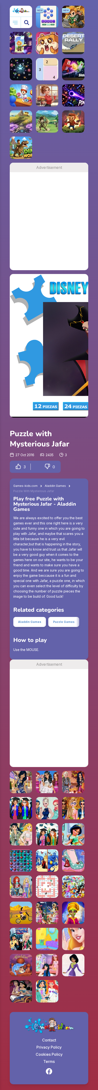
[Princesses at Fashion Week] (47, 808)
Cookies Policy (49, 1054)
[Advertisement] (49, 221)
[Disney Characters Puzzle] (73, 886)
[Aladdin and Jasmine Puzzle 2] (21, 991)
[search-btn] (26, 22)
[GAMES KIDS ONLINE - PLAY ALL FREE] (21, 11)
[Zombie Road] (73, 121)
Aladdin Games (55, 486)
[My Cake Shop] (21, 95)
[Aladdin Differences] (47, 860)
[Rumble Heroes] (21, 43)
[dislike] (47, 467)
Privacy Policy (49, 1047)
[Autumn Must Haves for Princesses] (73, 782)
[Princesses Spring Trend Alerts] (21, 834)
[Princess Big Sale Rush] (21, 782)
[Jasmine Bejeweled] (21, 860)
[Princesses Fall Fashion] (73, 808)
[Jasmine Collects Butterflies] (47, 886)
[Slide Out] (73, 69)
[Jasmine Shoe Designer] (73, 860)
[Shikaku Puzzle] (47, 69)
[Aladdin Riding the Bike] (21, 913)
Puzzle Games (63, 622)
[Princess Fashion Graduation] (47, 834)
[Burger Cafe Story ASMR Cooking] (47, 95)
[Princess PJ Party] (47, 965)
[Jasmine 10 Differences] (47, 913)
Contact (49, 1040)
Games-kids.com (25, 486)
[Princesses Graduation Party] (21, 808)
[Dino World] (21, 148)
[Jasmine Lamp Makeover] (47, 939)
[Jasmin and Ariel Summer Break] (47, 991)
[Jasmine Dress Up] (73, 965)
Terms (49, 1061)
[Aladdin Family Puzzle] (21, 965)
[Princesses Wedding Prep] (47, 782)
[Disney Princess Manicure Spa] (73, 939)
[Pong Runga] (73, 95)
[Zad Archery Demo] (47, 121)
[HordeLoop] (21, 69)
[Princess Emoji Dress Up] (21, 886)
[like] (18, 467)
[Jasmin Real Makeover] (73, 913)
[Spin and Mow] (21, 121)
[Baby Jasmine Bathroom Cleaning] (73, 834)
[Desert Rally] (73, 43)
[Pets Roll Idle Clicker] (47, 43)
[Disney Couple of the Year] (21, 939)
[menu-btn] (15, 22)
